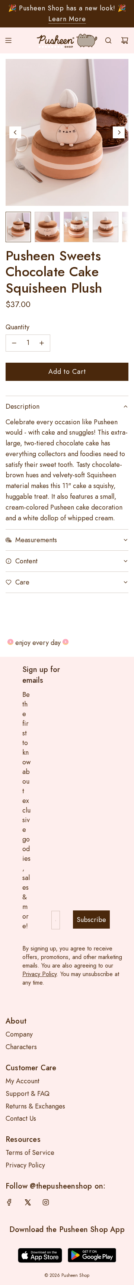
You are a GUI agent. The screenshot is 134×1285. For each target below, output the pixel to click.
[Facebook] (9, 1202)
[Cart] (125, 40)
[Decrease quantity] (14, 343)
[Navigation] (8, 40)
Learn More (67, 19)
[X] (27, 1202)
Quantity (17, 327)
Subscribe (91, 920)
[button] (15, 132)
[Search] (108, 40)
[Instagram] (46, 1202)
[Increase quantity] (42, 343)
